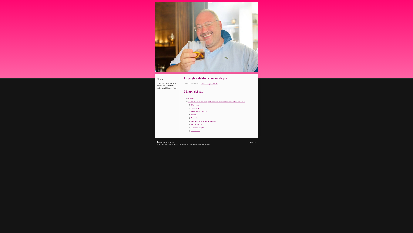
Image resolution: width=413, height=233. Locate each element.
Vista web (253, 142)
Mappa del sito (169, 142)
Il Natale (193, 114)
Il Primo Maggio (196, 124)
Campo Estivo (195, 131)
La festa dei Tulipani (197, 127)
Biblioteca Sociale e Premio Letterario (203, 121)
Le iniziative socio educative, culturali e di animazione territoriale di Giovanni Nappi (216, 102)
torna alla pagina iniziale (209, 84)
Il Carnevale (195, 105)
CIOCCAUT (195, 108)
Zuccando (194, 118)
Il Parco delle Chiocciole (199, 111)
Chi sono (191, 98)
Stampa (161, 142)
